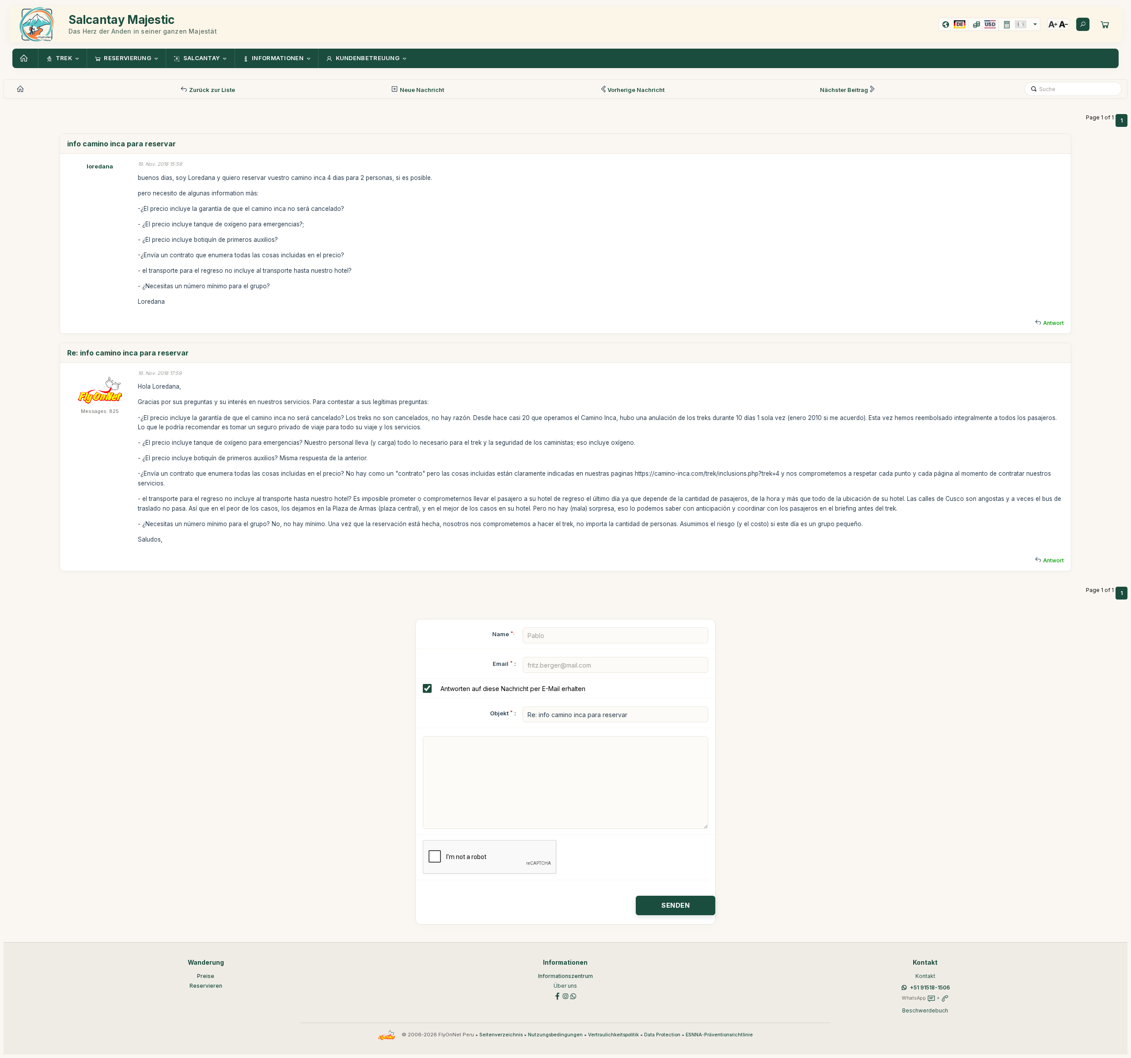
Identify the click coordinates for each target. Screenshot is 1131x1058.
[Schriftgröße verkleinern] (1063, 24)
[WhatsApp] (573, 996)
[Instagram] (565, 996)
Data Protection (662, 1035)
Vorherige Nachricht (635, 89)
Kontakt (925, 976)
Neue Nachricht (421, 89)
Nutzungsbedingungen (555, 1035)
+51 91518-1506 (930, 987)
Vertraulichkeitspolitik (613, 1035)
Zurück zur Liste (211, 89)
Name (503, 634)
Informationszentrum (565, 976)
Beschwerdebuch (925, 1010)
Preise (205, 976)
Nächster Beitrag (844, 89)
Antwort (1053, 323)
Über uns (565, 985)
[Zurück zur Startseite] (25, 58)
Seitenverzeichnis (501, 1035)
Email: (504, 663)
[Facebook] (558, 996)
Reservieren (206, 985)
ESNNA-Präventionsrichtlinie (719, 1035)
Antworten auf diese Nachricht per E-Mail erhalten (512, 688)
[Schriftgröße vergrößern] (1053, 24)
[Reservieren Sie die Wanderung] (1105, 24)
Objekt (499, 713)
